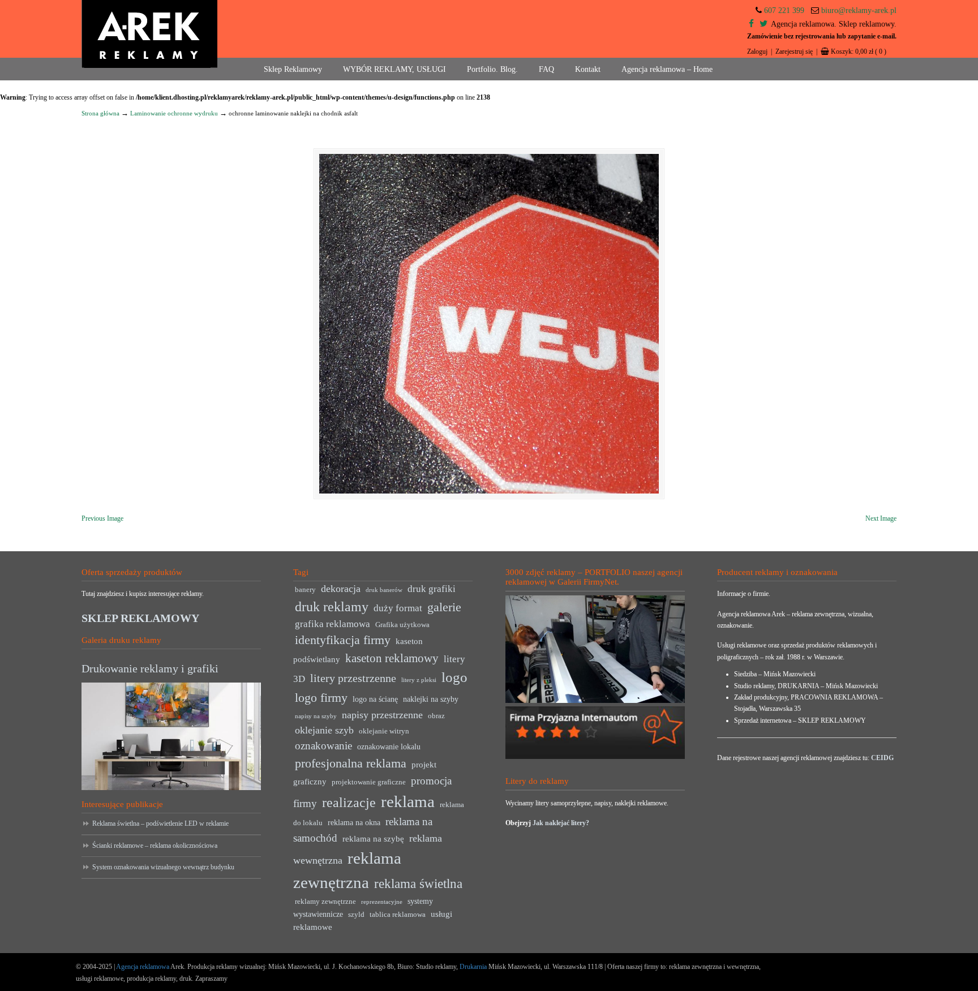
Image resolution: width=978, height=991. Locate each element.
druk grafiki (432, 589)
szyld (356, 915)
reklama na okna (354, 822)
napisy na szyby (316, 716)
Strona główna (100, 113)
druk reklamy (331, 606)
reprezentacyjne (381, 902)
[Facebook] (751, 24)
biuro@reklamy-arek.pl (858, 10)
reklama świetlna (418, 883)
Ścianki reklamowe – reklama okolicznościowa (154, 846)
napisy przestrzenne (382, 714)
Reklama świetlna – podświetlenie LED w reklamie (160, 823)
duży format (398, 608)
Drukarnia (472, 967)
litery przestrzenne (353, 678)
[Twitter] (763, 24)
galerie (444, 607)
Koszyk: (858, 51)
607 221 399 (784, 10)
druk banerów (384, 590)
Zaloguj (757, 51)
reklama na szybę (373, 838)
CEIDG (882, 758)
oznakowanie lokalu (389, 747)
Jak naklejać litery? (561, 823)
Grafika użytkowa (402, 625)
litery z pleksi (418, 680)
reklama (408, 801)
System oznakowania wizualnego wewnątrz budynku (163, 867)
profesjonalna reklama (350, 763)
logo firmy (321, 697)
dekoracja (341, 588)
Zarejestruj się (794, 51)
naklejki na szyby (430, 699)
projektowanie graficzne (369, 782)
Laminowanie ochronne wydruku (174, 113)
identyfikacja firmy (343, 640)
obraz (436, 716)
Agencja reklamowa (142, 967)
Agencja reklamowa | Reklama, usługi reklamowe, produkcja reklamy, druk (149, 34)
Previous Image (102, 518)
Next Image (880, 518)
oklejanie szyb (324, 730)
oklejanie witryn (384, 731)
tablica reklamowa (398, 915)
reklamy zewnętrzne (325, 902)
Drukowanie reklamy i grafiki (150, 668)
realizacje (349, 802)
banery (305, 590)
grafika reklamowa (332, 624)
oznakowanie (323, 746)
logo (454, 677)
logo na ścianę (375, 699)
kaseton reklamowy (392, 658)
